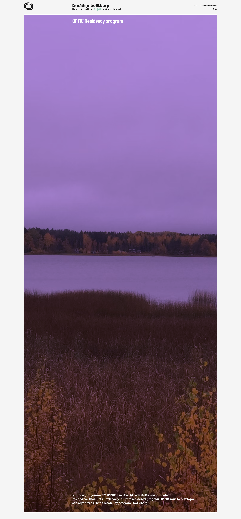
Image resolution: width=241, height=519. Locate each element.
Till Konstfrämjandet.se (209, 6)
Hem (74, 9)
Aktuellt (85, 9)
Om (107, 9)
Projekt (97, 9)
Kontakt (117, 9)
